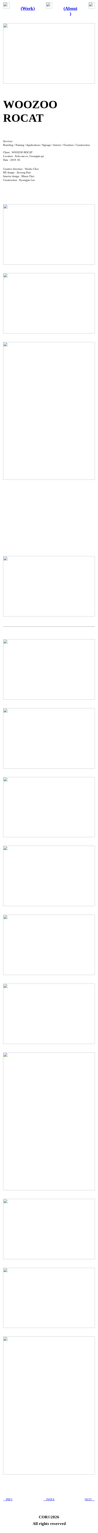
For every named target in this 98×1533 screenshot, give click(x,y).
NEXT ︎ (90, 1499)
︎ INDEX (48, 1499)
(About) (70, 11)
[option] (49, 518)
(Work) (28, 8)
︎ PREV (8, 1499)
